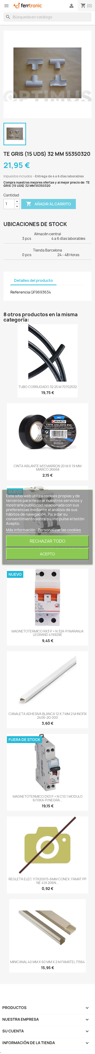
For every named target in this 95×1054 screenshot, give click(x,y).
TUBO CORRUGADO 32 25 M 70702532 (47, 387)
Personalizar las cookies (59, 529)
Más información (21, 529)
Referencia (20, 292)
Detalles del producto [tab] (33, 280)
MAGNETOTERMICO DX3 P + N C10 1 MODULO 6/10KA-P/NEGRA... (48, 798)
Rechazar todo (47, 541)
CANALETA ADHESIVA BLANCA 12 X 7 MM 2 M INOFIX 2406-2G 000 (48, 715)
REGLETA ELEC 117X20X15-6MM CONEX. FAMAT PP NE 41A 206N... (47, 881)
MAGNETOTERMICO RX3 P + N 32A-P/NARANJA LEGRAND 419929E (47, 633)
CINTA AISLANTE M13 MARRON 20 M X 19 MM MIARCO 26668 (47, 468)
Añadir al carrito (48, 204)
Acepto (47, 553)
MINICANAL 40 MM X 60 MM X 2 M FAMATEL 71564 (47, 962)
